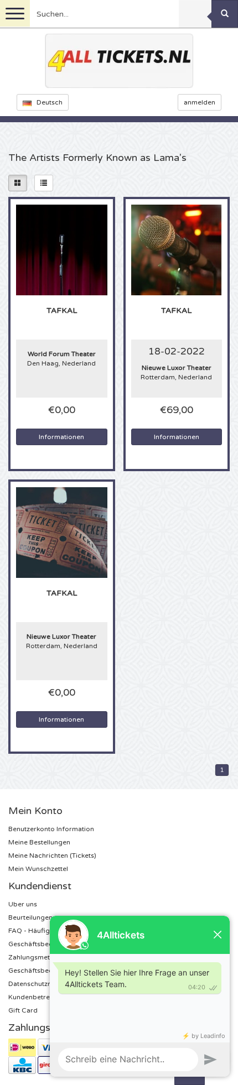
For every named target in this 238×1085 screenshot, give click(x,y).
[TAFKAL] (61, 249)
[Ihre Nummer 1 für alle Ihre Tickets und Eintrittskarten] (119, 60)
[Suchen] (224, 14)
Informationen (61, 437)
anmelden (199, 102)
